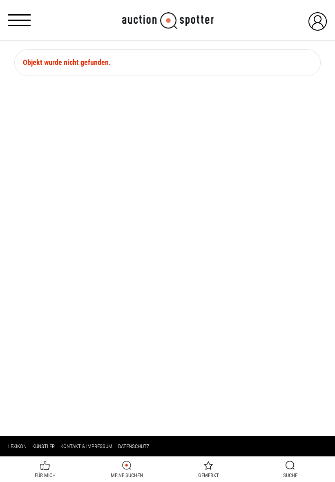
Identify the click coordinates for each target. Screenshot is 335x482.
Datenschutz (134, 446)
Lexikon (17, 446)
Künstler (43, 446)
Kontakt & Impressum (86, 446)
